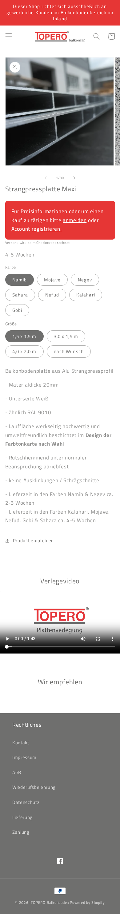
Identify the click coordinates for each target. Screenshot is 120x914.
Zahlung (21, 832)
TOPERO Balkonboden (50, 902)
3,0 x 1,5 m (66, 336)
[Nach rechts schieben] (74, 178)
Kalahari (85, 294)
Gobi (17, 310)
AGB (16, 772)
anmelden (74, 220)
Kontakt (20, 742)
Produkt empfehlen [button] (33, 540)
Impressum (24, 757)
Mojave (52, 279)
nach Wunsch (69, 351)
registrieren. (47, 228)
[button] (8, 36)
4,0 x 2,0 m (24, 351)
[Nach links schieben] (46, 178)
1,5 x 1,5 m (24, 336)
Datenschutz (25, 802)
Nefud (52, 294)
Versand (12, 242)
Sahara (20, 294)
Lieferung (22, 817)
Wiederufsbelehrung (34, 787)
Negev (85, 279)
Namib (19, 279)
